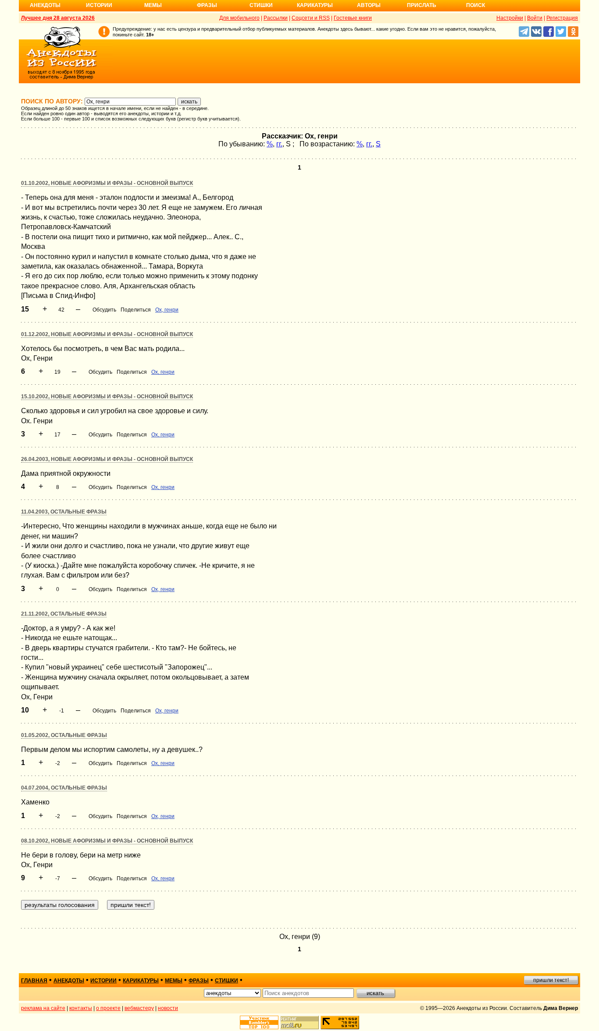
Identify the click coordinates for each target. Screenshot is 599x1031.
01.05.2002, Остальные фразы (64, 735)
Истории (99, 5)
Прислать (421, 5)
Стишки (261, 5)
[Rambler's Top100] (259, 1022)
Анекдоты (45, 5)
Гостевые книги (353, 18)
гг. (279, 144)
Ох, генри (166, 310)
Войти (534, 18)
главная (34, 981)
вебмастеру (139, 1008)
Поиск (475, 5)
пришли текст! (551, 980)
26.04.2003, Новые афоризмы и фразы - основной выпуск (107, 459)
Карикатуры (315, 5)
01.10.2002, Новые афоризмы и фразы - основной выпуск (107, 183)
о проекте (108, 1008)
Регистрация (562, 18)
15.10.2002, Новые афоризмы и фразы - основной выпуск (107, 396)
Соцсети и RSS (311, 18)
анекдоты (68, 981)
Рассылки (276, 18)
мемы (173, 981)
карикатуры (141, 981)
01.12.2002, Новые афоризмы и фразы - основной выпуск (107, 334)
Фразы (207, 5)
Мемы (153, 5)
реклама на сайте (43, 1008)
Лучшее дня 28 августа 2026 (58, 18)
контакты (80, 1008)
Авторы (369, 5)
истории (103, 981)
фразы (199, 981)
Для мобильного (239, 18)
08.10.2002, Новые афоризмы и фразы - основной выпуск (107, 841)
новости (168, 1008)
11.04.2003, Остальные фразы (64, 512)
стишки (226, 981)
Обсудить (104, 310)
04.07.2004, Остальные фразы (64, 788)
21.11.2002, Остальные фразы (64, 614)
